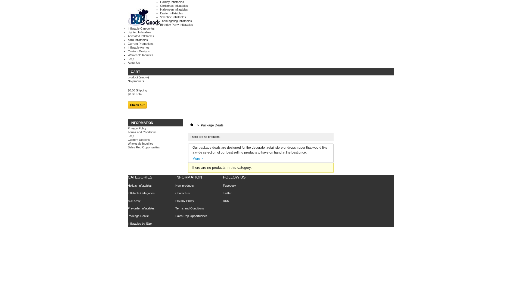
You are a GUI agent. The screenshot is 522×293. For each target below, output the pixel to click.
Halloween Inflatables (174, 9)
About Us (134, 62)
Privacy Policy (137, 128)
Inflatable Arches (139, 47)
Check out (137, 105)
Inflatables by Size (140, 223)
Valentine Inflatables (173, 17)
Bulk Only (134, 200)
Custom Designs (139, 51)
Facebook (229, 185)
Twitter (227, 193)
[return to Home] (191, 125)
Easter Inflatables (171, 13)
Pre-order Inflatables (141, 208)
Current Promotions (141, 43)
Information (142, 123)
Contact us (182, 193)
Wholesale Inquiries (140, 55)
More (196, 159)
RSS (226, 200)
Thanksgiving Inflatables (176, 21)
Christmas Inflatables (174, 5)
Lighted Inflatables (139, 32)
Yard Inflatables (138, 40)
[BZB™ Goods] (144, 17)
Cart (135, 72)
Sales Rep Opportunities (144, 147)
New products (184, 185)
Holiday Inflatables (172, 2)
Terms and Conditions (142, 132)
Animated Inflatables (141, 36)
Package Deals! (138, 216)
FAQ (131, 58)
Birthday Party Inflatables (176, 24)
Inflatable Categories (141, 28)
